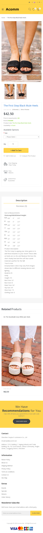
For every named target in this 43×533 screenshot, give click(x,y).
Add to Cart (17, 150)
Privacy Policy (6, 469)
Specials (4, 491)
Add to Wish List (11, 156)
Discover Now (21, 421)
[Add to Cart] (38, 391)
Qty (5, 144)
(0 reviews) (15, 109)
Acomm (10, 120)
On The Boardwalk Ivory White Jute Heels (17, 317)
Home (3, 18)
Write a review (25, 109)
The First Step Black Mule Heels (16, 18)
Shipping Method (7, 466)
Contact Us (5, 475)
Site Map (4, 478)
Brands (4, 488)
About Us (5, 463)
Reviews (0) (21, 206)
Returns (4, 494)
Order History (6, 497)
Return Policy (6, 460)
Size (6, 133)
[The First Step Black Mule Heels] (9, 91)
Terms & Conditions (8, 472)
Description (21, 200)
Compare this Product (28, 156)
